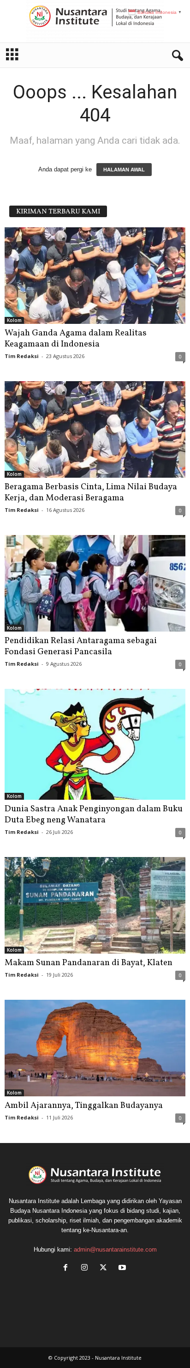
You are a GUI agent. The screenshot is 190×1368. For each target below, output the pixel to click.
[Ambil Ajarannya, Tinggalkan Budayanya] (95, 1048)
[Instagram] (86, 1268)
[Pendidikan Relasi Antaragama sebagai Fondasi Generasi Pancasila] (95, 583)
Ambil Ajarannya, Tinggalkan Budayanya (84, 1106)
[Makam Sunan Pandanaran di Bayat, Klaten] (95, 905)
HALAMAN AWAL (124, 169)
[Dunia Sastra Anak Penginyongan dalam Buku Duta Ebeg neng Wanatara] (95, 744)
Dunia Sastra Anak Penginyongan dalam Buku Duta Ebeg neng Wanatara (94, 814)
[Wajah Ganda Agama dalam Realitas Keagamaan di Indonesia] (95, 275)
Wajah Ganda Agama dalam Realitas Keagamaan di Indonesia (76, 338)
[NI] (95, 21)
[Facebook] (67, 1268)
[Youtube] (123, 1268)
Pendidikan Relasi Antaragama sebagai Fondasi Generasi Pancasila (81, 646)
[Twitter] (105, 1268)
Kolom (14, 320)
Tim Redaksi (22, 356)
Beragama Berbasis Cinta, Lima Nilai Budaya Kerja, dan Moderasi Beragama (91, 492)
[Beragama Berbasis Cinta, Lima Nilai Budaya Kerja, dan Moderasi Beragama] (95, 429)
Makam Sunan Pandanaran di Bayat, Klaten (88, 963)
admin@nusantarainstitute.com (115, 1249)
